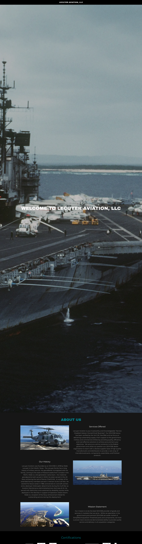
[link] (71, 2)
